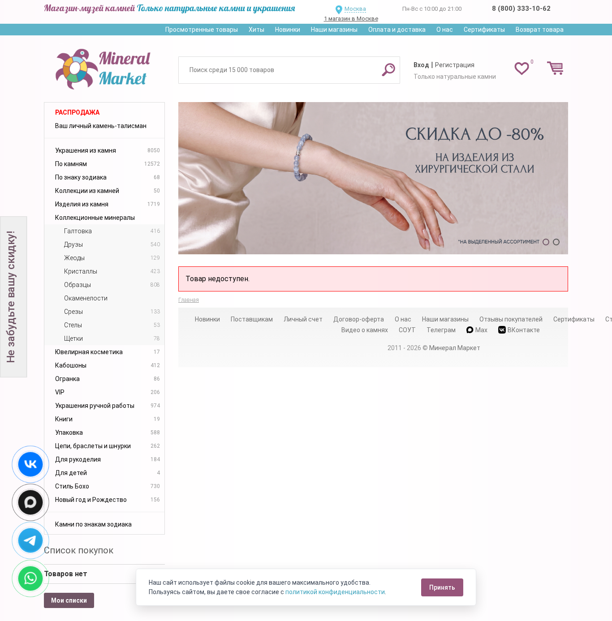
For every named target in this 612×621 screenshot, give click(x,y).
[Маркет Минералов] (104, 66)
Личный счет (303, 319)
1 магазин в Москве (351, 18)
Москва (355, 8)
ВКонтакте (524, 330)
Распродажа (77, 112)
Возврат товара (540, 29)
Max (481, 330)
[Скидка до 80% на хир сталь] (373, 178)
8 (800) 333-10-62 (521, 8)
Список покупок (78, 550)
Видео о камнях (364, 330)
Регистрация (454, 65)
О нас (444, 29)
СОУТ (407, 330)
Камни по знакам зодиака (93, 524)
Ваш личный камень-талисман (101, 125)
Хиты (256, 29)
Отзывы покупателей (511, 319)
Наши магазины (334, 29)
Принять (442, 587)
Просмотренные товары (201, 29)
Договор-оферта (358, 319)
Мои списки (69, 600)
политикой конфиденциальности (335, 591)
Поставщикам (252, 319)
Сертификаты (484, 29)
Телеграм (441, 330)
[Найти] (388, 69)
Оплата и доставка (397, 29)
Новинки (287, 29)
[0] (521, 68)
